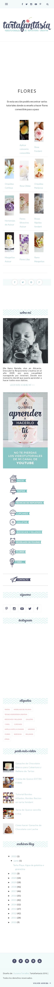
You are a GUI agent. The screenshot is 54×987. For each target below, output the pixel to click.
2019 (13, 882)
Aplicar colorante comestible (25, 149)
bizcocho (18, 734)
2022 (13, 856)
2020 (13, 878)
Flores (7, 734)
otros (7, 739)
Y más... (7, 724)
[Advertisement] (27, 68)
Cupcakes (18, 724)
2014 (13, 904)
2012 (13, 913)
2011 (13, 917)
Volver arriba (41, 983)
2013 (13, 909)
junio (16, 860)
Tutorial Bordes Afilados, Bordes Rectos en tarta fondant (28, 798)
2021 (13, 873)
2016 (13, 895)
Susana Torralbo (21, 973)
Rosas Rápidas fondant (38, 222)
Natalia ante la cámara (14, 729)
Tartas (7, 709)
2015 (13, 900)
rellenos (29, 734)
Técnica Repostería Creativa (16, 714)
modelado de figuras (22, 709)
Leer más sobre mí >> (22, 385)
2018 (13, 887)
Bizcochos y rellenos (13, 719)
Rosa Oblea (25, 186)
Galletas (29, 719)
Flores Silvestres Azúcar (24, 222)
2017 (13, 891)
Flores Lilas (25, 259)
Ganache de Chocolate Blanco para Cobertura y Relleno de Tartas (28, 767)
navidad (31, 729)
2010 (13, 922)
